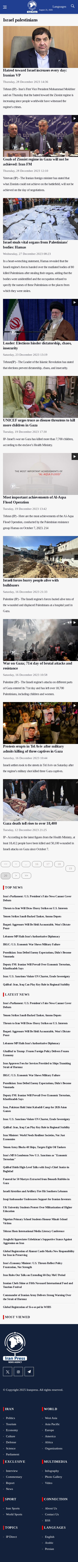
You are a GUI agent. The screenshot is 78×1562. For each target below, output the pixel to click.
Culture (10, 1436)
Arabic (49, 1542)
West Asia (51, 1418)
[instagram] (18, 1371)
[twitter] (7, 1371)
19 (70, 868)
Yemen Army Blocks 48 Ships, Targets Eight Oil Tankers (34, 1147)
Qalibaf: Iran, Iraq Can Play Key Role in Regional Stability (36, 984)
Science (11, 1448)
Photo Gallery (53, 1476)
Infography (52, 1470)
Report (10, 1483)
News (9, 1489)
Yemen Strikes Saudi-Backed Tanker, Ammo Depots (32, 916)
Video (48, 1483)
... (26, 864)
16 (36, 864)
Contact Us (52, 1514)
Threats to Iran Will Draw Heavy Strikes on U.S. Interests (35, 908)
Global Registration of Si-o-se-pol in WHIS (27, 1307)
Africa (49, 1442)
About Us (51, 1508)
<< (5, 864)
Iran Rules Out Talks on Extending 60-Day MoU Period (34, 1275)
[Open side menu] (5, 7)
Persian (49, 1548)
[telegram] (29, 1371)
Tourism (11, 1424)
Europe (49, 1430)
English (49, 1536)
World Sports (14, 1514)
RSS (47, 1520)
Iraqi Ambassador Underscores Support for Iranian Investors (37, 1199)
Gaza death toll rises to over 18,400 (30, 823)
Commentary (14, 1476)
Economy (12, 1430)
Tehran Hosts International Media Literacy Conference (33, 1231)
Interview (12, 1470)
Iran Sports (13, 1508)
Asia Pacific (52, 1424)
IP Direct (11, 1536)
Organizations (53, 1448)
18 (59, 864)
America (50, 1436)
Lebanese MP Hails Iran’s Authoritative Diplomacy (31, 936)
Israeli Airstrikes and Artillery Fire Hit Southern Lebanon (35, 1191)
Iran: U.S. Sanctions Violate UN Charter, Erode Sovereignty (36, 976)
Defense (11, 1442)
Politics (10, 1418)
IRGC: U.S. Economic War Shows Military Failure (31, 944)
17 (48, 864)
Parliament (12, 1454)
